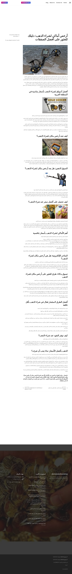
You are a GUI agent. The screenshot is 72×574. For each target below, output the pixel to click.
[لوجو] (70, 2)
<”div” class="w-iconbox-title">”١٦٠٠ (14, 482)
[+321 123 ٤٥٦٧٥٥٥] (21, 479)
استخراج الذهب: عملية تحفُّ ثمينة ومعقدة (38, 500)
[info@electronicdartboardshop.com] (22, 477)
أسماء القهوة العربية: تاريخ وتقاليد (40, 481)
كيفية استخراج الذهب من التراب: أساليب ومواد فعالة (36, 523)
